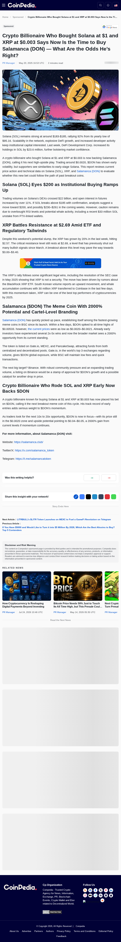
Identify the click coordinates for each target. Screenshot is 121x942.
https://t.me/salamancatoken (33, 458)
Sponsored (18, 17)
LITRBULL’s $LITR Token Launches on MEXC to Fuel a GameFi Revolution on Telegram (64, 519)
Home (5, 17)
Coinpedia (80, 926)
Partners (38, 931)
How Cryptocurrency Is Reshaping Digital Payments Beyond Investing (23, 605)
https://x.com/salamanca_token (34, 450)
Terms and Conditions (84, 931)
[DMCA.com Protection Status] (52, 913)
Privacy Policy (64, 931)
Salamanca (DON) (88, 171)
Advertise (26, 931)
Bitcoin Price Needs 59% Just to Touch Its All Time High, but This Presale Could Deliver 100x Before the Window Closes (77, 605)
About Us (14, 931)
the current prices (39, 329)
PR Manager (8, 612)
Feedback (61, 936)
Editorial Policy (106, 931)
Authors (50, 931)
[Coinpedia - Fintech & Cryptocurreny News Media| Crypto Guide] (21, 5)
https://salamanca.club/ (28, 442)
